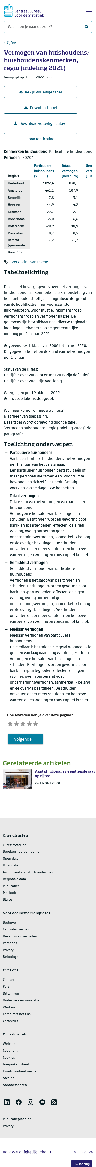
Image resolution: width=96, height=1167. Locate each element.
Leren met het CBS (17, 1014)
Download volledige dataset (43, 124)
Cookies (9, 1057)
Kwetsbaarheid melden (21, 1071)
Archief (8, 1078)
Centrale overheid (16, 929)
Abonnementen (15, 1085)
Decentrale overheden (20, 936)
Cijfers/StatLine (14, 845)
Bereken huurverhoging (21, 851)
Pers (6, 986)
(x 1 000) (44, 171)
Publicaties (11, 886)
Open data (10, 858)
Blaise (7, 899)
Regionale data (14, 879)
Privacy (8, 950)
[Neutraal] (23, 723)
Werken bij (11, 1007)
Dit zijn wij (11, 993)
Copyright (10, 1050)
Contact (8, 979)
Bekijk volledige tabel (43, 92)
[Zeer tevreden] (35, 723)
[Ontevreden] (16, 723)
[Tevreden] (29, 723)
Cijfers (11, 43)
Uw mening (82, 1164)
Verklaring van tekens (30, 262)
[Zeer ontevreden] (10, 723)
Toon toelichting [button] (40, 139)
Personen (10, 943)
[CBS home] (24, 10)
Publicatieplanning (17, 1119)
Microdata (10, 865)
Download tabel (43, 108)
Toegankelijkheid (16, 1064)
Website (9, 1044)
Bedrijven (10, 922)
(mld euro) (70, 171)
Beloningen (12, 957)
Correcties (10, 1021)
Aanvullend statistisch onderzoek (28, 872)
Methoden (11, 893)
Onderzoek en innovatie (21, 1000)
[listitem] (7, 1102)
